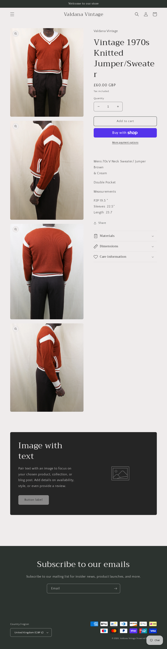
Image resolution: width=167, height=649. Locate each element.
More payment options (125, 142)
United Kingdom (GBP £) (29, 632)
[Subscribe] (115, 588)
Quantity (99, 98)
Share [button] (102, 223)
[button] (12, 14)
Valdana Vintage (128, 638)
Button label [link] (33, 499)
